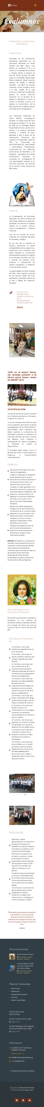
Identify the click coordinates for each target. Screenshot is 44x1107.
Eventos (14, 997)
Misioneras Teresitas (26, 1088)
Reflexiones (15, 991)
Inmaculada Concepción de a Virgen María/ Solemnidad (25, 966)
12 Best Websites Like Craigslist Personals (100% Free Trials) (21, 1027)
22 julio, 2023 (15, 1022)
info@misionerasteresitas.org (22, 1057)
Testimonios (15, 989)
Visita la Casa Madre (18, 1000)
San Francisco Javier (25, 954)
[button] (11, 783)
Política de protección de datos (22, 1071)
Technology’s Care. (27, 1090)
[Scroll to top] (40, 1102)
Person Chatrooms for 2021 (20, 1019)
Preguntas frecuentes (19, 994)
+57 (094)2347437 (18, 1061)
